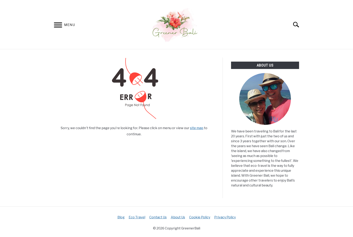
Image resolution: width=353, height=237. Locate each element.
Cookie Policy (199, 217)
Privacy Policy (225, 217)
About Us (178, 217)
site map (196, 128)
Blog (121, 217)
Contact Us (158, 217)
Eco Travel (137, 217)
